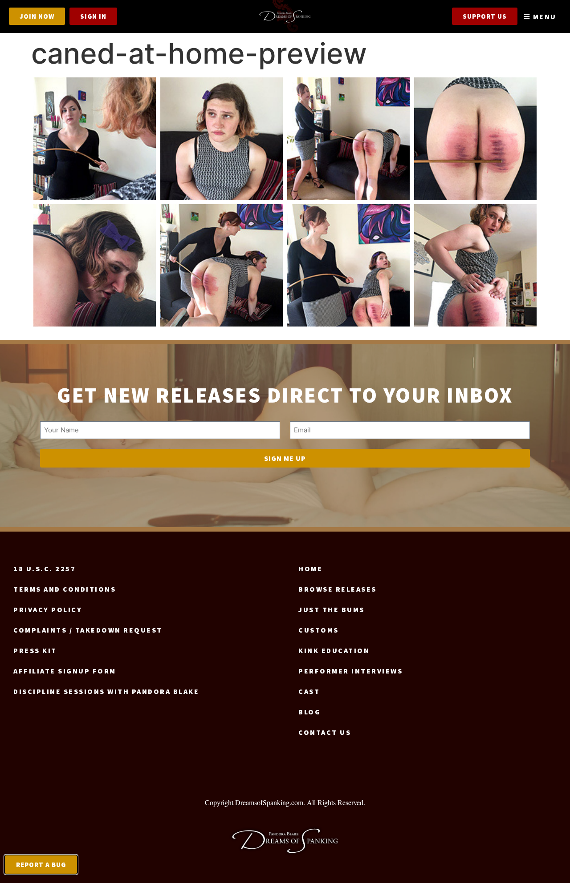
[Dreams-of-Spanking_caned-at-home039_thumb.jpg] (348, 265)
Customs (318, 629)
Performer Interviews (350, 670)
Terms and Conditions (64, 589)
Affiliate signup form (64, 670)
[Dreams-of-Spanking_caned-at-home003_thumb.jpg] (221, 138)
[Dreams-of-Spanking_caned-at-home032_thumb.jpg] (221, 265)
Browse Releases (337, 589)
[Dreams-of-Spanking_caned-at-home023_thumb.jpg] (94, 265)
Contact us (324, 732)
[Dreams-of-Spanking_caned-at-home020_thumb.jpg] (475, 138)
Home (310, 568)
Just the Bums (331, 609)
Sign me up (285, 458)
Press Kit (35, 650)
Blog (309, 711)
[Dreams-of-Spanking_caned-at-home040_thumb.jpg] (475, 265)
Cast (309, 691)
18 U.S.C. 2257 (44, 568)
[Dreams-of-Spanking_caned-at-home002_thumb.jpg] (94, 138)
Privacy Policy (47, 609)
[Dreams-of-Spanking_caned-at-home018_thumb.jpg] (348, 138)
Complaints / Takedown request (88, 629)
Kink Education (334, 650)
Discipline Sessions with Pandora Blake (106, 691)
